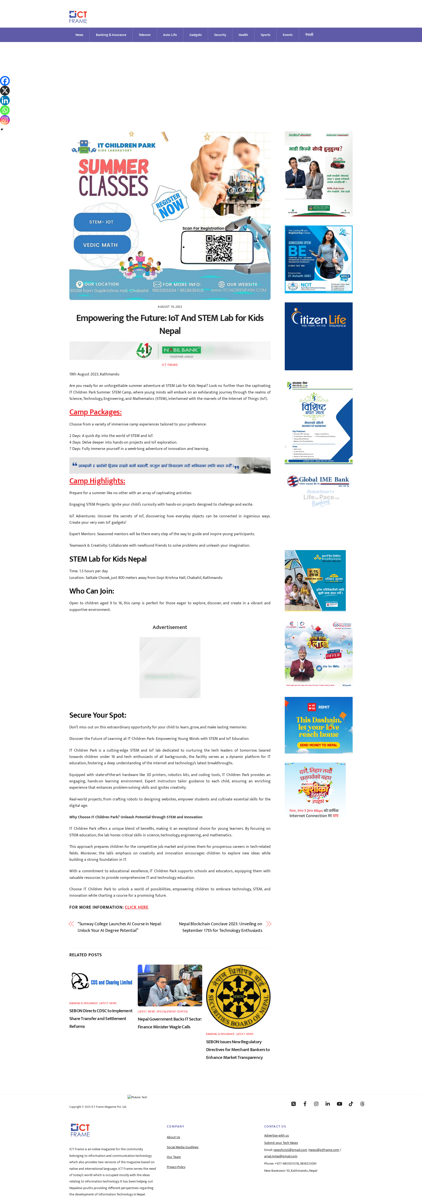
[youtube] (339, 1104)
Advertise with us (276, 1136)
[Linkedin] (5, 100)
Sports (265, 35)
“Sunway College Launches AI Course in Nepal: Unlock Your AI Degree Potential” (120, 927)
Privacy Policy (176, 1167)
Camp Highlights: (97, 481)
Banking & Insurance (111, 35)
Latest (103, 1003)
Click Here (136, 907)
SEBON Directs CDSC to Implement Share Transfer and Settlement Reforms (100, 1018)
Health (243, 35)
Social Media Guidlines (183, 1147)
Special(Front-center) (172, 1011)
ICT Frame (170, 365)
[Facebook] (5, 81)
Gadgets (196, 35)
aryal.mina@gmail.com (280, 1156)
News (79, 35)
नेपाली (309, 35)
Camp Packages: (95, 412)
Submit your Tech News (281, 1143)
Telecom (145, 35)
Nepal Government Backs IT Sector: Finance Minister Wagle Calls (170, 1023)
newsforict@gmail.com (290, 1150)
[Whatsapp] (5, 110)
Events (288, 35)
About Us (173, 1137)
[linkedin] (328, 1104)
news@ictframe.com (324, 1150)
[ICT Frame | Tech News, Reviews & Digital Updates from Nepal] (78, 20)
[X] (5, 91)
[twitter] (293, 1104)
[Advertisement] (211, 78)
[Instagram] (5, 120)
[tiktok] (351, 1104)
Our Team (174, 1157)
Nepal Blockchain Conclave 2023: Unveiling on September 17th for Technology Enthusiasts (220, 927)
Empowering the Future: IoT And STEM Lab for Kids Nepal (170, 324)
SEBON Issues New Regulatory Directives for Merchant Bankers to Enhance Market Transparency (238, 1049)
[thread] (362, 1104)
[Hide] (2, 129)
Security (220, 35)
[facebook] (305, 1104)
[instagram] (316, 1104)
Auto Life (170, 35)
